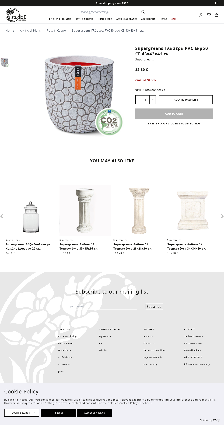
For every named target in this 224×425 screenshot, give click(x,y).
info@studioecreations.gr (197, 364)
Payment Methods (153, 357)
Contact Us (149, 343)
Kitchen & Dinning (67, 336)
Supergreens (144, 59)
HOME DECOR (105, 19)
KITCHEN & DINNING (60, 19)
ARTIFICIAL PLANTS (126, 19)
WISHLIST (186, 100)
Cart (101, 343)
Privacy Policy (150, 364)
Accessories (64, 364)
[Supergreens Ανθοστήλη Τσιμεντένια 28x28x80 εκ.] (138, 210)
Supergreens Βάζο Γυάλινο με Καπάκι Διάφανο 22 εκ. (28, 246)
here (148, 403)
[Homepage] (16, 15)
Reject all (58, 412)
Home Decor (64, 350)
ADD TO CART (174, 114)
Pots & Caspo (56, 30)
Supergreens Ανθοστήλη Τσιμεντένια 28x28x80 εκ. (132, 246)
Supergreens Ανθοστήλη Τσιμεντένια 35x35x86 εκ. (79, 246)
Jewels (61, 371)
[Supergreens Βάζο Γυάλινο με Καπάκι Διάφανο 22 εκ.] (31, 210)
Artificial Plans (30, 30)
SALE (174, 19)
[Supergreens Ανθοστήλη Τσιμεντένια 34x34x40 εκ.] (192, 210)
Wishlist (103, 350)
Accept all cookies (94, 412)
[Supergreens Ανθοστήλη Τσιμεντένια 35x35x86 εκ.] (85, 210)
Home (10, 30)
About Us (148, 336)
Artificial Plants (66, 357)
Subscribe (154, 306)
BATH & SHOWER (84, 19)
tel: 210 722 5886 (193, 357)
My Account (105, 336)
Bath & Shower (66, 343)
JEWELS (163, 19)
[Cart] (216, 15)
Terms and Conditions (155, 350)
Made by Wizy (210, 420)
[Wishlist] (209, 15)
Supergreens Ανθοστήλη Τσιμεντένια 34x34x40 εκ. (186, 246)
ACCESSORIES (148, 19)
